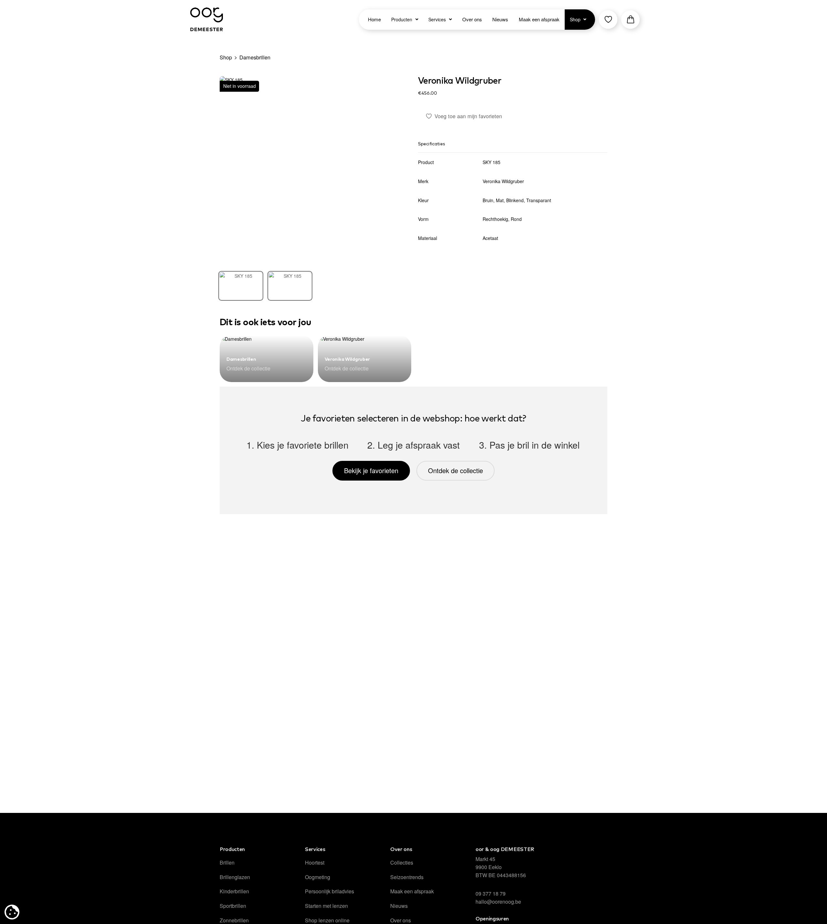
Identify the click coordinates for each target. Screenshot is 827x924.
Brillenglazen (235, 877)
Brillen (227, 862)
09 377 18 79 (491, 893)
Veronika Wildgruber (459, 81)
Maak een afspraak (412, 891)
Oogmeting (317, 877)
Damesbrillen (254, 57)
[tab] (241, 285)
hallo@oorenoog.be (498, 901)
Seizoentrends (407, 877)
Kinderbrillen (234, 891)
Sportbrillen (233, 905)
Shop (226, 57)
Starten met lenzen (326, 905)
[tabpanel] (314, 170)
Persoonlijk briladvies (329, 891)
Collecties (401, 862)
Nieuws (399, 905)
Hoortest (314, 862)
